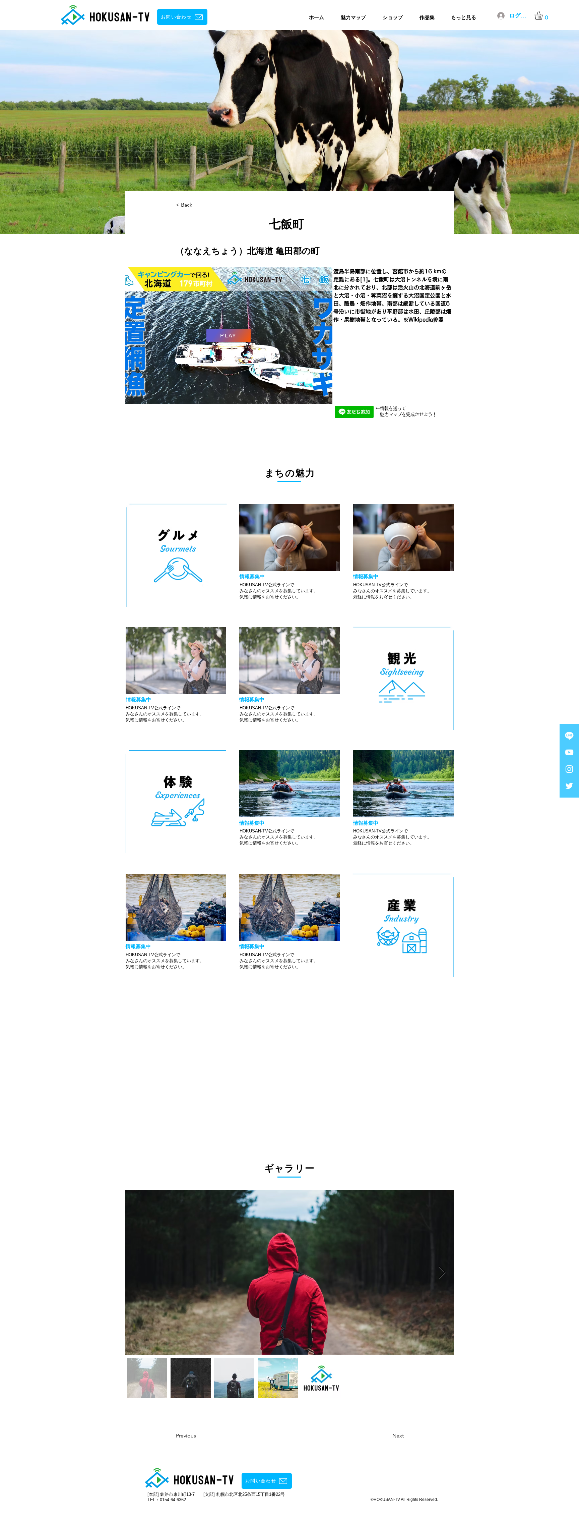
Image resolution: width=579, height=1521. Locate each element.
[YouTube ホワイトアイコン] (569, 752)
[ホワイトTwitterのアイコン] (569, 786)
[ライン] (569, 735)
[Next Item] (442, 1272)
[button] (543, 15)
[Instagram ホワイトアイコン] (569, 769)
